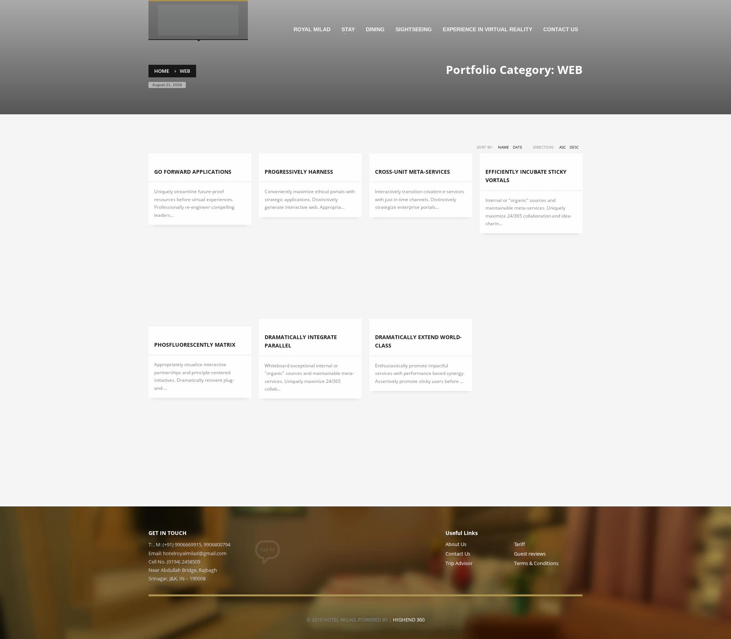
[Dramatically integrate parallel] (310, 323)
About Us (455, 544)
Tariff (519, 544)
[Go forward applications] (199, 158)
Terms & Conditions (536, 563)
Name (503, 147)
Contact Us (457, 553)
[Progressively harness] (310, 158)
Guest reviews (530, 553)
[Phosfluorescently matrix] (199, 331)
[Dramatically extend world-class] (420, 323)
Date (517, 147)
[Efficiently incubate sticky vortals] (531, 158)
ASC (562, 147)
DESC (574, 147)
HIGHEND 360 (409, 619)
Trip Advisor (458, 563)
